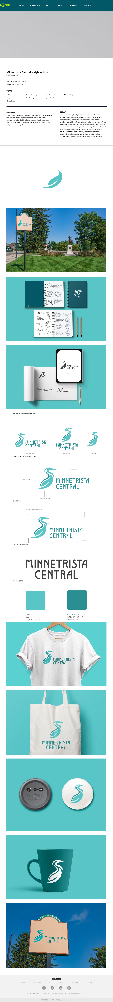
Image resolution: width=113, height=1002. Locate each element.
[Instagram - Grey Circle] (44, 988)
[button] (104, 202)
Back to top (56, 979)
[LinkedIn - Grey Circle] (60, 988)
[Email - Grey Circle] (69, 988)
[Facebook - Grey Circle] (52, 988)
